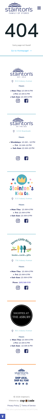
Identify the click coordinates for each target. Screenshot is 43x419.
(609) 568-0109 (25, 282)
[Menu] (39, 8)
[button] (2, 416)
